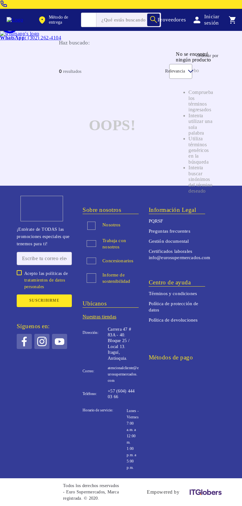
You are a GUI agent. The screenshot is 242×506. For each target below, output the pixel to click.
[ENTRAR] (205, 20)
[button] (59, 19)
